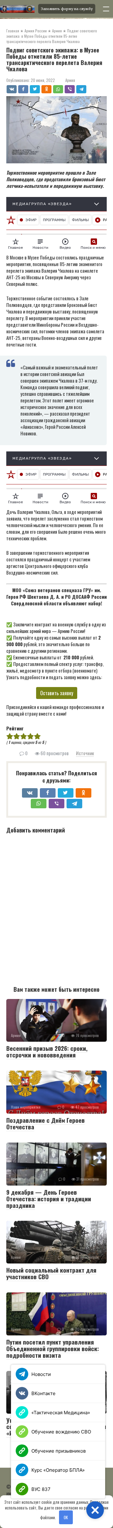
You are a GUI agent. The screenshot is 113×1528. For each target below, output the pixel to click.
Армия (70, 80)
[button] (95, 1510)
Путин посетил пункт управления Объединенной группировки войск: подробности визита (52, 1348)
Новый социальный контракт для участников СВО (51, 1273)
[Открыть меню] (106, 9)
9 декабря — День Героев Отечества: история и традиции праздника (48, 1198)
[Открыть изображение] (17, 9)
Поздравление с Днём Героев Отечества (45, 1123)
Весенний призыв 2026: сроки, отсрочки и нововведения (47, 1051)
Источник (85, 753)
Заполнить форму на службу (67, 9)
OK (66, 1517)
